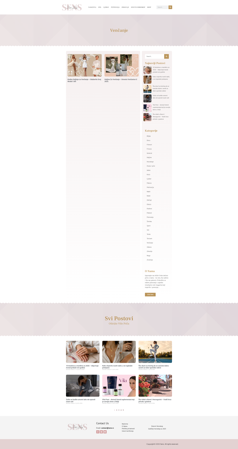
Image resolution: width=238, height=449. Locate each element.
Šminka (149, 221)
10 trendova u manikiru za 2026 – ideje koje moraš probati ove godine (161, 69)
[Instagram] (97, 431)
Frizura (149, 149)
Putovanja (115, 7)
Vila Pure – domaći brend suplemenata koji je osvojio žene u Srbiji (161, 107)
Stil (99, 7)
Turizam (149, 238)
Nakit (148, 192)
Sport (149, 226)
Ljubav (106, 7)
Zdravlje (125, 7)
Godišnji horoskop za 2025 (157, 429)
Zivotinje (150, 260)
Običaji (149, 200)
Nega (148, 256)
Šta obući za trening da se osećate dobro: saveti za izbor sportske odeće (161, 88)
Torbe (149, 234)
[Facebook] (105, 431)
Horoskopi (150, 162)
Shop (149, 7)
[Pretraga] (170, 7)
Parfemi (149, 209)
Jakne (148, 170)
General (149, 153)
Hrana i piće (151, 166)
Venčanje (150, 243)
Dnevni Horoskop (138, 7)
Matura (149, 183)
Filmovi (149, 145)
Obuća (149, 204)
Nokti (148, 196)
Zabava (149, 247)
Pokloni (149, 213)
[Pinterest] (101, 431)
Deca (148, 140)
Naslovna (92, 7)
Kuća (148, 174)
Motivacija (150, 187)
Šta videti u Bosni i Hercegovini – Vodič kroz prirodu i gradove (160, 116)
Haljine (149, 157)
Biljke (149, 136)
